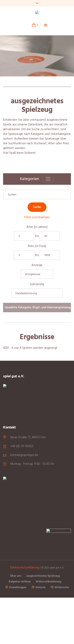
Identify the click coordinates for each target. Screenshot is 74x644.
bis (37, 236)
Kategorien (29, 179)
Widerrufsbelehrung (48, 581)
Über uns (15, 576)
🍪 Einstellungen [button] (15, 587)
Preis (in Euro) (37, 246)
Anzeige (36, 265)
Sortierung (37, 284)
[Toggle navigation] (48, 179)
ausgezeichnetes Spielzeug (43, 576)
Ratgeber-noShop (20, 581)
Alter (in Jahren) (37, 227)
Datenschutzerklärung (24, 567)
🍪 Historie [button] (38, 587)
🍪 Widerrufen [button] (59, 587)
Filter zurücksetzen (37, 217)
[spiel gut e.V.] (37, 13)
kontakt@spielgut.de (24, 455)
